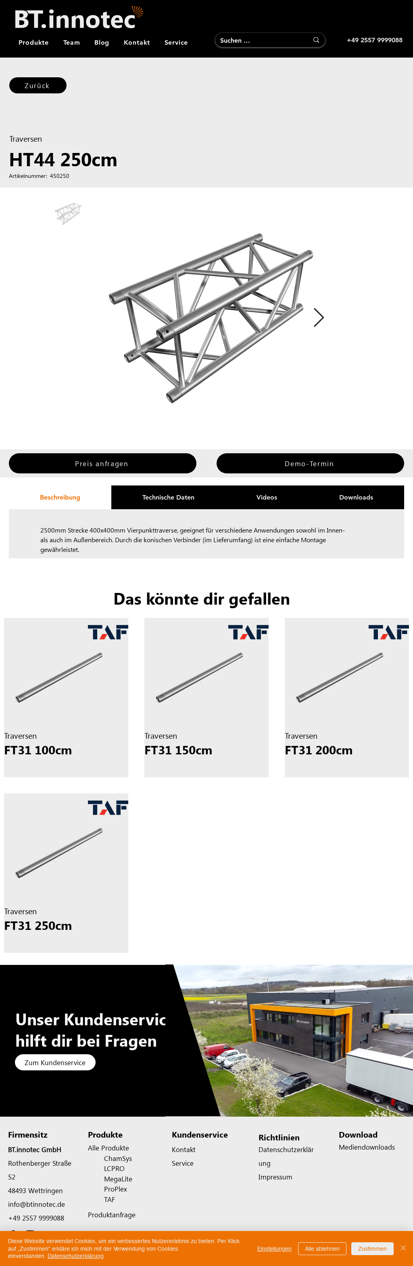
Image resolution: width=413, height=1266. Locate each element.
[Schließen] (403, 1248)
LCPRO (114, 1168)
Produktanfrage (112, 1214)
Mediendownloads (367, 1146)
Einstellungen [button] (274, 1248)
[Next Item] (319, 318)
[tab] (60, 497)
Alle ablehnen (322, 1248)
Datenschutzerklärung (76, 1256)
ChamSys (118, 1158)
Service (183, 1163)
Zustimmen (372, 1248)
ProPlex (115, 1188)
